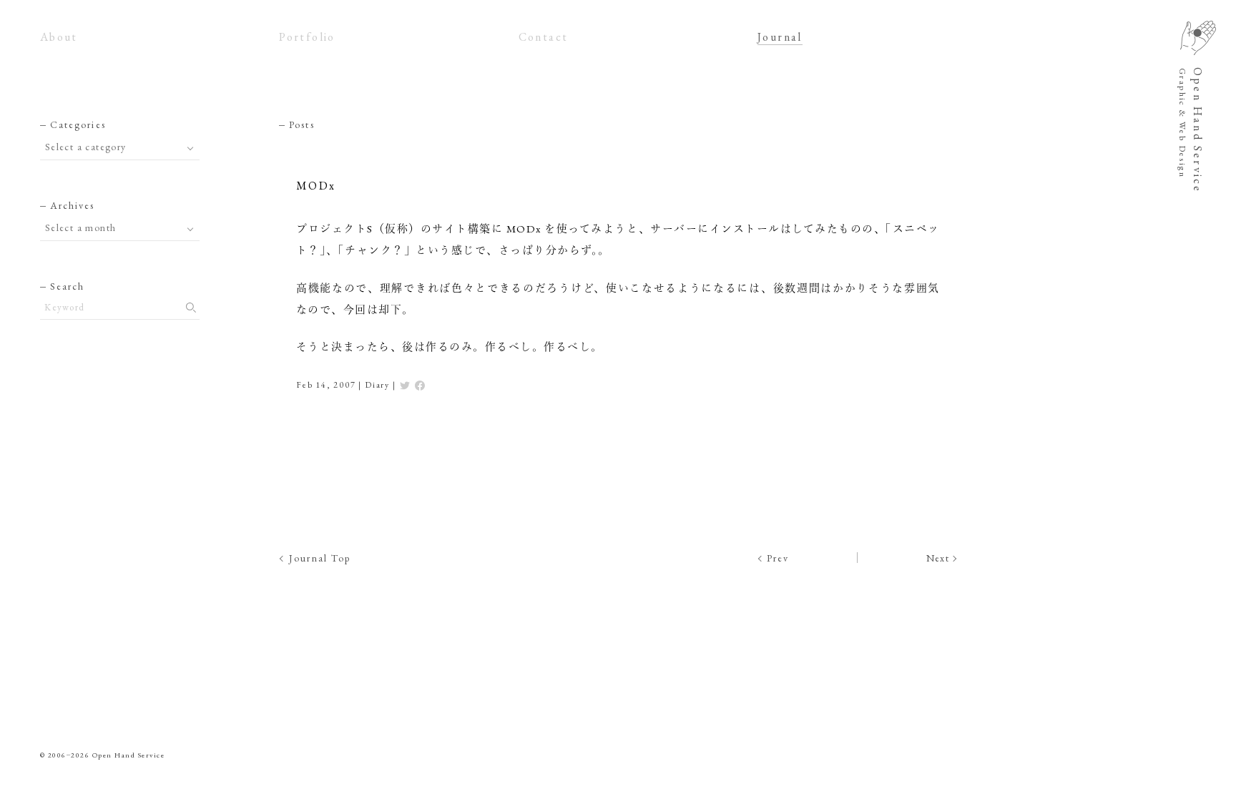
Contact (544, 36)
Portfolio (307, 36)
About (59, 36)
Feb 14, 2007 (326, 385)
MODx (316, 185)
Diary (377, 385)
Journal (780, 36)
